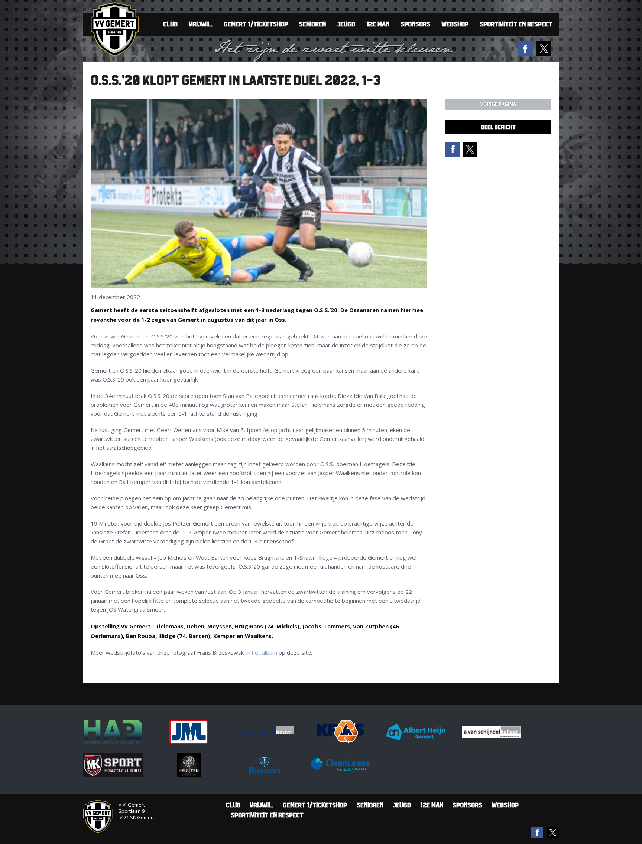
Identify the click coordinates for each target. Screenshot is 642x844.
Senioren (312, 23)
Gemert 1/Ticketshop (256, 23)
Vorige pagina (498, 104)
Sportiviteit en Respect (516, 23)
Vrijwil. (201, 23)
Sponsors (415, 23)
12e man (377, 23)
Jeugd (346, 23)
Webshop (454, 23)
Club (170, 23)
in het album (261, 652)
